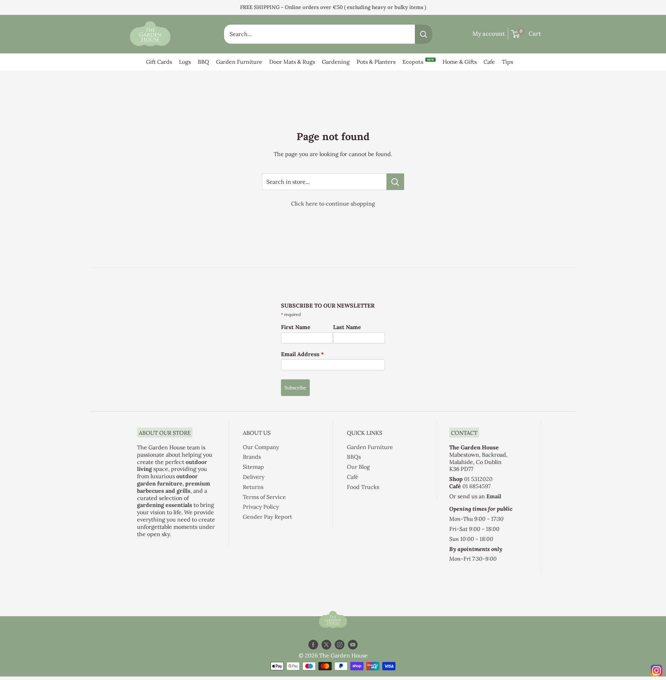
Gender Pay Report (267, 516)
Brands (252, 456)
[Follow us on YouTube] (353, 644)
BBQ (203, 61)
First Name (295, 327)
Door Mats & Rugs (292, 61)
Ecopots (418, 61)
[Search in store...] (395, 181)
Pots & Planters (376, 61)
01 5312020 (478, 478)
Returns (253, 486)
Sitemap (253, 466)
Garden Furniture (239, 61)
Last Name (347, 327)
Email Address (302, 354)
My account (488, 33)
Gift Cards (159, 61)
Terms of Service (264, 496)
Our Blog (358, 466)
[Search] (423, 34)
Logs (185, 61)
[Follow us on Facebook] (313, 644)
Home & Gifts (460, 61)
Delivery (253, 476)
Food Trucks (363, 486)
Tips (507, 61)
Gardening (336, 61)
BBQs (354, 456)
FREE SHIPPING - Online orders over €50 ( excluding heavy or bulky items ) (333, 7)
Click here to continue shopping (333, 203)
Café (352, 476)
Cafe (489, 61)
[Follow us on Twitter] (326, 644)
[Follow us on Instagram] (339, 644)
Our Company (261, 447)
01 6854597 (476, 486)
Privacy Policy (261, 506)
